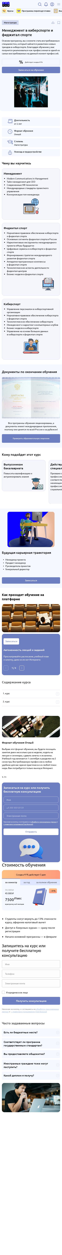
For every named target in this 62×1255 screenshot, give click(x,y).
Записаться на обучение (31, 69)
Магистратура (10, 22)
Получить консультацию (31, 1000)
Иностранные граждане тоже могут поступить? (26, 1065)
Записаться (31, 580)
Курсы (10, 10)
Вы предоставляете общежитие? (24, 1053)
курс (7, 693)
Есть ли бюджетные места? (21, 1032)
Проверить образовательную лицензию (31, 438)
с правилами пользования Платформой (18, 824)
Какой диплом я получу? (19, 1075)
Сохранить (58, 22)
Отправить (31, 831)
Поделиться (53, 22)
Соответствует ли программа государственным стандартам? (23, 1043)
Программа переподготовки (36, 10)
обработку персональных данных (44, 822)
